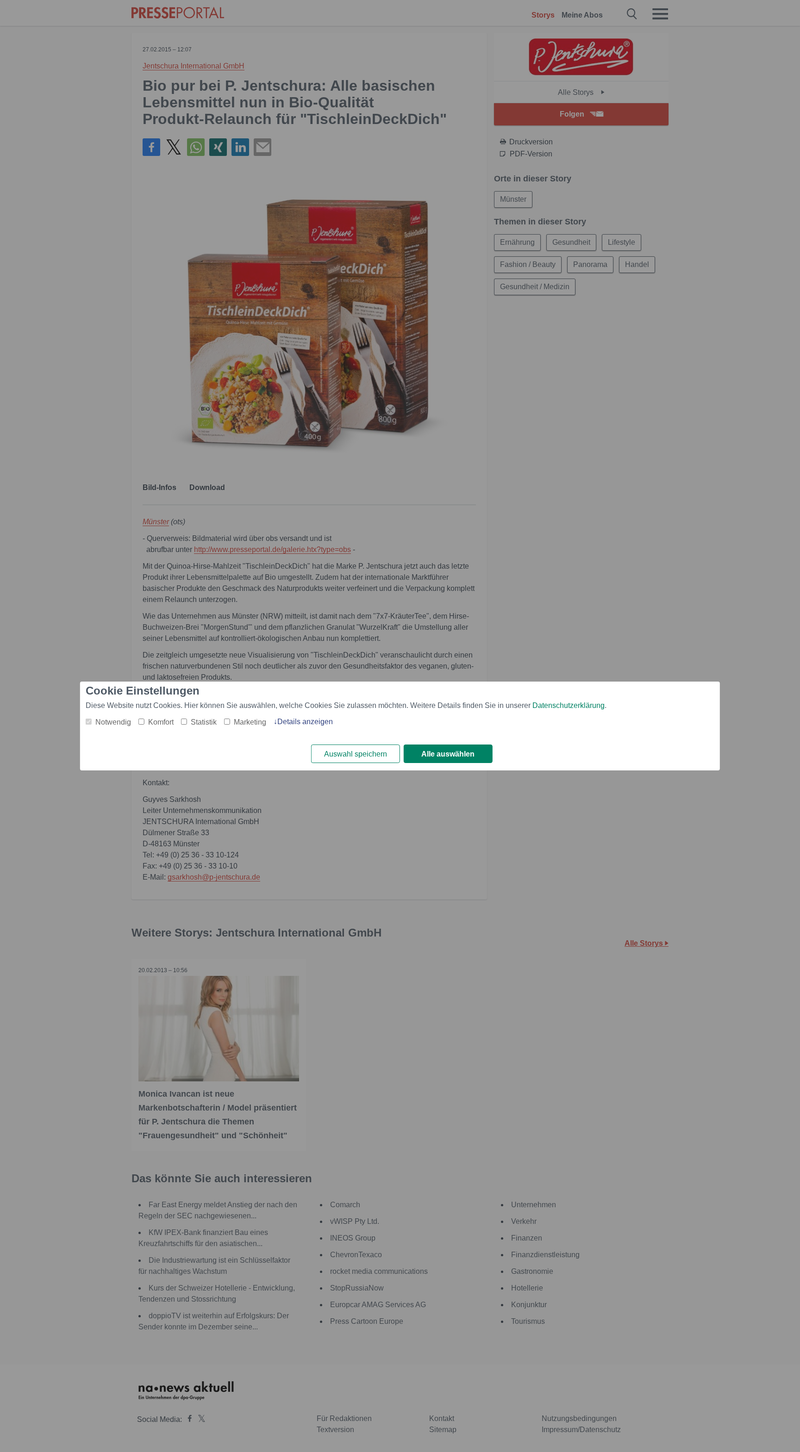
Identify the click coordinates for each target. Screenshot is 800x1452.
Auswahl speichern (355, 754)
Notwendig (113, 722)
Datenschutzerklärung (568, 705)
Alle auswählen (448, 754)
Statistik (204, 722)
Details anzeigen (305, 722)
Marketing (250, 722)
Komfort (161, 722)
